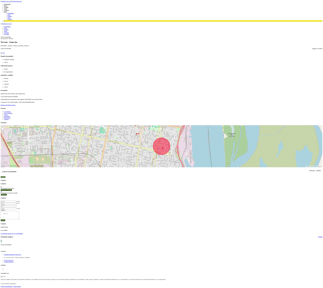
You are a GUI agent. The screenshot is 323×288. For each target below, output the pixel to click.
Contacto (6, 10)
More (5, 12)
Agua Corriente (8, 113)
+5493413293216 (9, 262)
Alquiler (6, 7)
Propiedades (7, 4)
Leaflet (307, 166)
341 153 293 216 (8, 260)
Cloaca (6, 114)
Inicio (5, 5)
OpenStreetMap (313, 166)
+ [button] (2, 127)
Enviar (2, 220)
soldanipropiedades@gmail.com (12, 254)
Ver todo (320, 237)
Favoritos (6, 34)
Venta (5, 9)
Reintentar (3, 194)
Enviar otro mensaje (6, 190)
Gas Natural (7, 111)
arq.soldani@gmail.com (7, 233)
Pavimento (7, 116)
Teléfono (6, 119)
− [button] (2, 129)
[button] (8, 105)
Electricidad (7, 117)
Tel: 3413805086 (18, 233)
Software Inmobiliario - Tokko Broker (11, 286)
